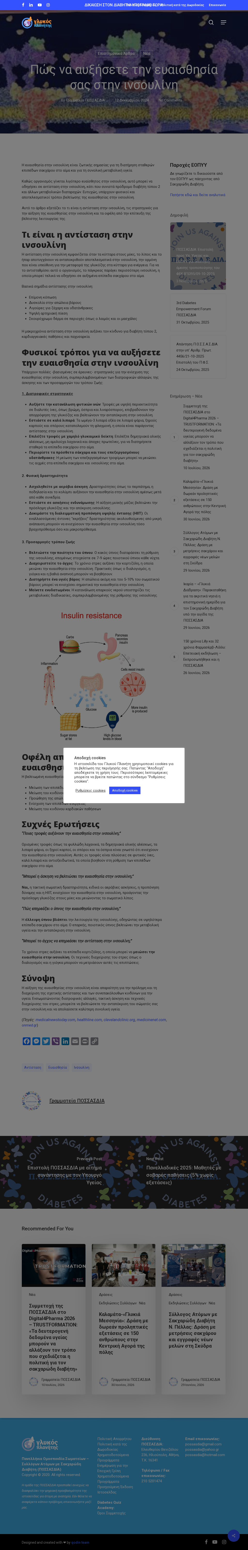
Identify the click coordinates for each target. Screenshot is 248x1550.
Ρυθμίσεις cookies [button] (91, 790)
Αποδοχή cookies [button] (125, 790)
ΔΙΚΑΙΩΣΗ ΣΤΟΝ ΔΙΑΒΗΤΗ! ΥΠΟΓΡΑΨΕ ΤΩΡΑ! (124, 5)
